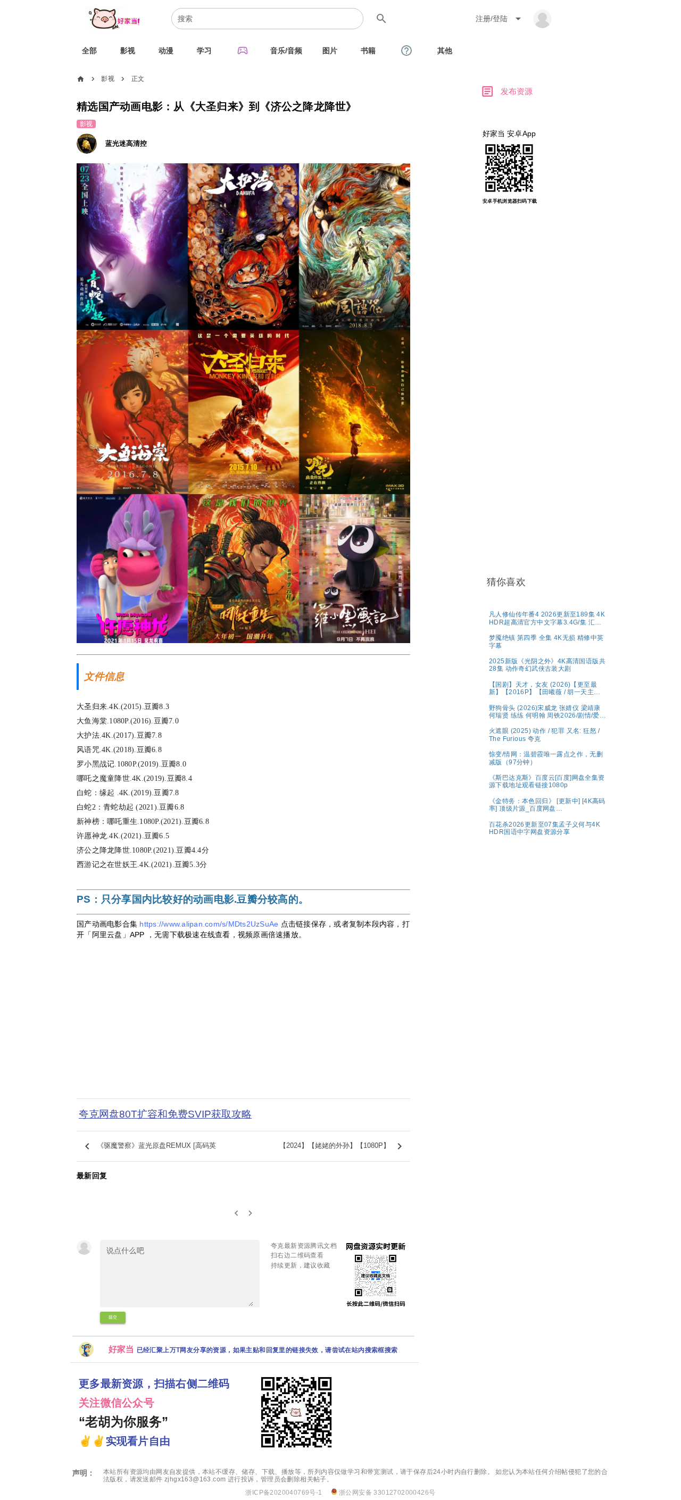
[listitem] (548, 617)
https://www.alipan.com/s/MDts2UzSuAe (208, 924)
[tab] (89, 50)
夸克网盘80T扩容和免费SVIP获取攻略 (165, 1114)
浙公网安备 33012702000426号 (386, 1492)
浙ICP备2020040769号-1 (283, 1492)
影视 (107, 78)
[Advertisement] (243, 1026)
